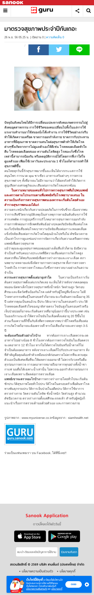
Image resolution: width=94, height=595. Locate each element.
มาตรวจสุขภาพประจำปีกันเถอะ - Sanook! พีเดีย (43, 11)
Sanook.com (13, 2)
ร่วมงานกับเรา (69, 552)
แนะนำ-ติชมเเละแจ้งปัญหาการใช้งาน (36, 552)
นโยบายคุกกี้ (56, 589)
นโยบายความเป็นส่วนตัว (36, 589)
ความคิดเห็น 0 (55, 37)
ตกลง (73, 584)
